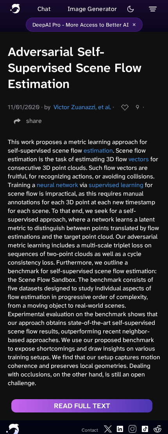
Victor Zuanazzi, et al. (82, 107)
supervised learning (116, 185)
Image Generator (92, 9)
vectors (139, 159)
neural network (57, 185)
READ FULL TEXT (82, 406)
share (34, 121)
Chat (44, 9)
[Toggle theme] (130, 9)
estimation (98, 150)
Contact (90, 430)
